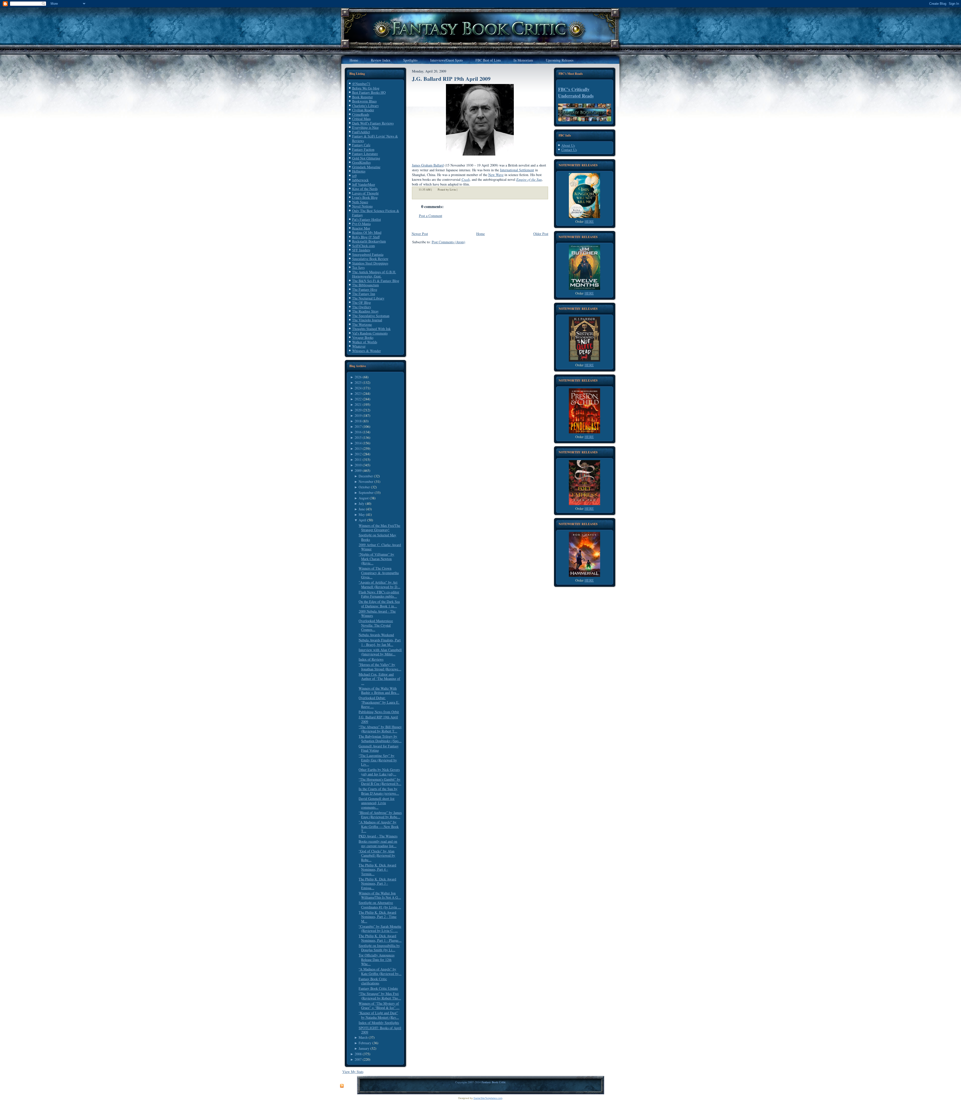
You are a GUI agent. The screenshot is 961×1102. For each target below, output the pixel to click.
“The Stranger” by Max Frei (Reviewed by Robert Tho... (380, 995)
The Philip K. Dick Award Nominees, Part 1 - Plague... (380, 938)
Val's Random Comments (370, 333)
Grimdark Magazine (366, 167)
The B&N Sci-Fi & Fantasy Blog (375, 280)
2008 (358, 1053)
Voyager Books (362, 337)
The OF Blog (361, 302)
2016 (358, 432)
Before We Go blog (365, 88)
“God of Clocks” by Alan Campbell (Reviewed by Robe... (377, 855)
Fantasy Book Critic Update (378, 988)
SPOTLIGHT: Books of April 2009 (380, 1030)
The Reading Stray (365, 311)
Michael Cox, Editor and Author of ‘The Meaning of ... (379, 678)
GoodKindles (361, 162)
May (362, 514)
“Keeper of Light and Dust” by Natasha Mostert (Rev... (379, 1015)
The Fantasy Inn (363, 293)
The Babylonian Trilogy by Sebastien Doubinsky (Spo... (380, 738)
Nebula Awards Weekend (376, 634)
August (364, 498)
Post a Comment (430, 215)
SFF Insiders (361, 250)
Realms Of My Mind (366, 232)
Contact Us (569, 149)
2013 (358, 448)
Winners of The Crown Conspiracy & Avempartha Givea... (379, 572)
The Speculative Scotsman (370, 315)
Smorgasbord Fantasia (367, 254)
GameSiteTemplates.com (487, 1098)
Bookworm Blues (364, 101)
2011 (358, 459)
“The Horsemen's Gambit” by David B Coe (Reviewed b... (380, 781)
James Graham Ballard (428, 165)
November (366, 481)
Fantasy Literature (365, 153)
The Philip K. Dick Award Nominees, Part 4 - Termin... (377, 869)
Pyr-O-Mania (361, 223)
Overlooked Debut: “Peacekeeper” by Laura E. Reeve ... (379, 702)
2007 (358, 1059)
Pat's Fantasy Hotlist (366, 219)
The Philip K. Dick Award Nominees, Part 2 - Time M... (377, 916)
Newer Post (420, 233)
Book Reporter (362, 97)
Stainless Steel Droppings (370, 263)
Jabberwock (360, 180)
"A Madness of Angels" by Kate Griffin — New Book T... (379, 826)
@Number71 (361, 83)
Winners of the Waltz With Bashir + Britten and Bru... (379, 690)
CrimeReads (360, 114)
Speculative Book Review (370, 258)
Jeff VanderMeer (363, 184)
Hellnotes (358, 171)
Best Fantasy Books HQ (369, 92)
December (366, 476)
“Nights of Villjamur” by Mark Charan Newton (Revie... (376, 558)
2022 (358, 399)
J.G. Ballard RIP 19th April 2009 (378, 719)
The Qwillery (361, 307)
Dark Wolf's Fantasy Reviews (373, 123)
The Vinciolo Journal (367, 320)
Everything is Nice (365, 127)
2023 (358, 393)
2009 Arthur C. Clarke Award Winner (380, 547)
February (365, 1042)
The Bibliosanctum (365, 285)
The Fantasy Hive (364, 289)
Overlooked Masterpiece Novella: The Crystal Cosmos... (376, 625)
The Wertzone (362, 324)
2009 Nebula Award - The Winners (377, 613)
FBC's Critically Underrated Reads (576, 92)
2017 (358, 426)
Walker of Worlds (364, 342)
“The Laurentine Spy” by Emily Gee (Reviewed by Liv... (378, 760)
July (361, 503)
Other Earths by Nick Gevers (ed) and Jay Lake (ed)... (379, 771)
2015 (358, 437)
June (362, 509)
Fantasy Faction (363, 149)
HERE (589, 221)
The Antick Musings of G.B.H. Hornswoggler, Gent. (374, 274)
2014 (358, 443)
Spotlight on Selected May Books (377, 537)
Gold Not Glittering (366, 158)
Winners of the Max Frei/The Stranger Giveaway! (379, 527)
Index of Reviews (371, 659)
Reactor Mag (361, 228)
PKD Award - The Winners (378, 836)
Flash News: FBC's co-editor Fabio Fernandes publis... (379, 594)
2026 (358, 377)
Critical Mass (361, 118)
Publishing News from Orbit (379, 711)
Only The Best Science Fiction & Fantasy (375, 213)
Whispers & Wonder (366, 350)
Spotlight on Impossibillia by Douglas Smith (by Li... (379, 947)
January (364, 1048)
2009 (358, 470)
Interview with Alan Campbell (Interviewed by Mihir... (380, 652)
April (362, 520)
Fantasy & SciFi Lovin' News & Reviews (375, 138)
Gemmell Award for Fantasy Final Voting (379, 748)
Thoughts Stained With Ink (371, 328)
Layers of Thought (365, 193)
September (366, 492)
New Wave (496, 174)
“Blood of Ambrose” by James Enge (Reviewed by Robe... (380, 814)
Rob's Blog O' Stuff (366, 237)
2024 (358, 388)
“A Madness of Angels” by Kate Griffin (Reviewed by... (380, 971)
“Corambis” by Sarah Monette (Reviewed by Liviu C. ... (380, 928)
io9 (354, 175)
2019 (358, 415)
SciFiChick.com (363, 245)
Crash (465, 179)
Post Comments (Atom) (448, 242)
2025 (358, 382)
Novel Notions (362, 206)
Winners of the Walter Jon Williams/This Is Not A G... (380, 895)
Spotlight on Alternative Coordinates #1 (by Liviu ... (380, 904)
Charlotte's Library (365, 105)
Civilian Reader (363, 110)
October (364, 487)
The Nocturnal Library (368, 298)
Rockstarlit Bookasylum (369, 241)
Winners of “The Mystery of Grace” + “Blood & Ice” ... (379, 1005)
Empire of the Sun (529, 179)
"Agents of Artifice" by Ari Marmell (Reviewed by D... (379, 584)
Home (480, 233)
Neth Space (360, 202)
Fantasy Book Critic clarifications (373, 981)
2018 (358, 421)
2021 (358, 404)
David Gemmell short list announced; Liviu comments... (376, 803)
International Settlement (517, 170)
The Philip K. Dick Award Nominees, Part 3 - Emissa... (377, 883)
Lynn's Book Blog (365, 197)
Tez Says (358, 267)
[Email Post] (460, 189)
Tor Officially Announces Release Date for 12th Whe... (376, 959)
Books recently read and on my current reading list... (378, 843)
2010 (358, 465)
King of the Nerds (365, 188)
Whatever (359, 346)
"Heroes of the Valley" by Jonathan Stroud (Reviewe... (380, 666)
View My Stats (352, 1071)
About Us (568, 145)
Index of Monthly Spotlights (379, 1022)
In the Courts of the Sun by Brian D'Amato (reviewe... (379, 791)
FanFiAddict (361, 132)
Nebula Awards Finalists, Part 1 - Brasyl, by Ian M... (380, 642)
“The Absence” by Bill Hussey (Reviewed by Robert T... (380, 729)
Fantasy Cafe (361, 145)
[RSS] (342, 1086)
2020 (358, 410)
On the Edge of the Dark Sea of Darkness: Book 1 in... (379, 603)
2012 (358, 454)
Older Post (540, 233)
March (363, 1037)
